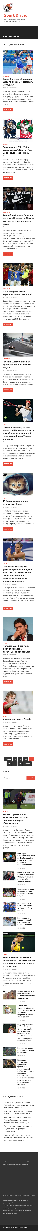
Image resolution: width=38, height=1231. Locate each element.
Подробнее (8, 109)
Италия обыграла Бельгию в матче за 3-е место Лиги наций (24, 906)
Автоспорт (6, 358)
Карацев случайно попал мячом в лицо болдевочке (25, 1050)
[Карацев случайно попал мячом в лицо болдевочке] (9, 1055)
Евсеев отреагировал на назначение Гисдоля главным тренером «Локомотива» (18, 1128)
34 (20, 764)
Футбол (5, 643)
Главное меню (12, 36)
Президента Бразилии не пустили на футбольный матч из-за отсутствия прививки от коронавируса (26, 859)
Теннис (5, 424)
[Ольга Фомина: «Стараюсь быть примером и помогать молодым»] (19, 62)
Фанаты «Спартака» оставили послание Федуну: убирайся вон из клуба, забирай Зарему (25, 876)
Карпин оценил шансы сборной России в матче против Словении (24, 921)
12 (26, 759)
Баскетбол (6, 212)
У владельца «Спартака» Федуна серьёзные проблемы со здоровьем (16, 648)
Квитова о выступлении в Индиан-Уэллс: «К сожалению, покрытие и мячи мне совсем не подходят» (19, 1105)
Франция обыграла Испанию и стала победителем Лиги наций (25, 892)
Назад (8, 759)
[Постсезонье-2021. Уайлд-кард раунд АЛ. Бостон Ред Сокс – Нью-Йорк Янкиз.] (19, 131)
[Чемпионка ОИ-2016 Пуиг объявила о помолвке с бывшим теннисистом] (9, 999)
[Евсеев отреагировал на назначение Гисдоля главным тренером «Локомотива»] (19, 810)
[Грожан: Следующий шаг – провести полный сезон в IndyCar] (19, 345)
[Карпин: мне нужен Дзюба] (19, 703)
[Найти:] (19, 778)
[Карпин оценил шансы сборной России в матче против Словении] (9, 925)
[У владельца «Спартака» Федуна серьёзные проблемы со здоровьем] (19, 629)
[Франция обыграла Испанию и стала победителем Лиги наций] (9, 896)
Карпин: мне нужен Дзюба (17, 719)
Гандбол (6, 76)
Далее (27, 764)
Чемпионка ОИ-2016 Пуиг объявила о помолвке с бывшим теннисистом (26, 994)
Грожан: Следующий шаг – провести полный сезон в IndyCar (17, 364)
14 (9, 764)
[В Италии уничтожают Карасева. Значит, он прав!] (19, 275)
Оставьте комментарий (10, 88)
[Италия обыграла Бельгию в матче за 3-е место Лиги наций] (9, 911)
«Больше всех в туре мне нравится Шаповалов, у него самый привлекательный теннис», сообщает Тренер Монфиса (18, 433)
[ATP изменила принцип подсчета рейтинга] (19, 485)
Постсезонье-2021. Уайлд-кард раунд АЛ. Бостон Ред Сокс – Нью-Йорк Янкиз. (17, 150)
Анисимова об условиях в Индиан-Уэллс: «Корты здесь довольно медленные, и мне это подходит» (17, 1119)
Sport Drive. (15, 15)
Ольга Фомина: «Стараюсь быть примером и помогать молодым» (18, 81)
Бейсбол (5, 144)
